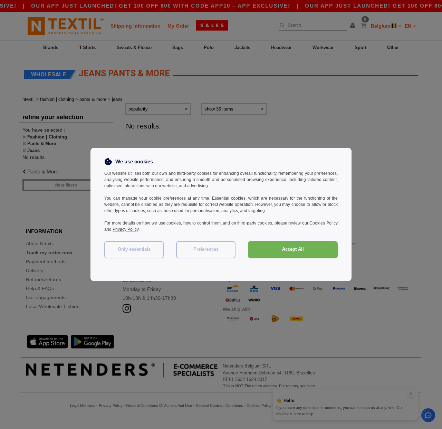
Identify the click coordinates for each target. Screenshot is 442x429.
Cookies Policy (323, 223)
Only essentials (134, 249)
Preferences (206, 249)
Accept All (293, 249)
